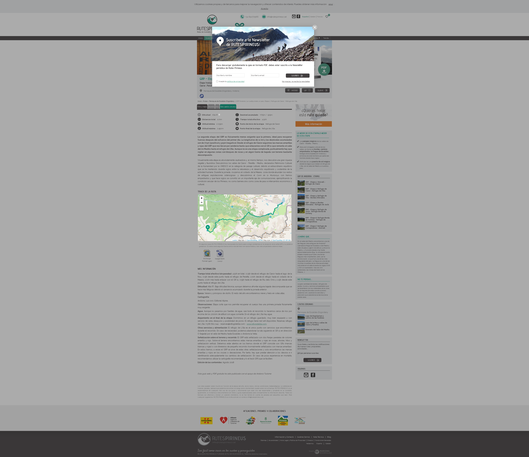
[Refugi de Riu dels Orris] (269, 211)
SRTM (260, 240)
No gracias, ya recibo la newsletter (296, 81)
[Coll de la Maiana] (236, 218)
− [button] (202, 202)
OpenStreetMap (252, 240)
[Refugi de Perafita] (220, 217)
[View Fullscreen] (201, 208)
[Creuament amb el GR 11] (249, 209)
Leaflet (234, 240)
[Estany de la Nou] (216, 222)
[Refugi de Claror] (208, 227)
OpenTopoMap (277, 240)
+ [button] (202, 198)
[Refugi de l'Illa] (282, 200)
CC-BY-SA (286, 240)
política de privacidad (235, 81)
